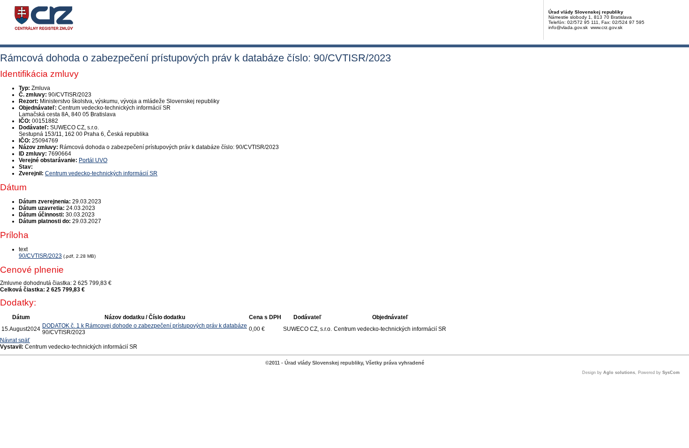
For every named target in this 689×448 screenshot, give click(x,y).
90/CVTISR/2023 (40, 256)
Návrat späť (15, 340)
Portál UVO (93, 160)
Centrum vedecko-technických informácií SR (101, 173)
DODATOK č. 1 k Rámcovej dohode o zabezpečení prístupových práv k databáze (144, 325)
